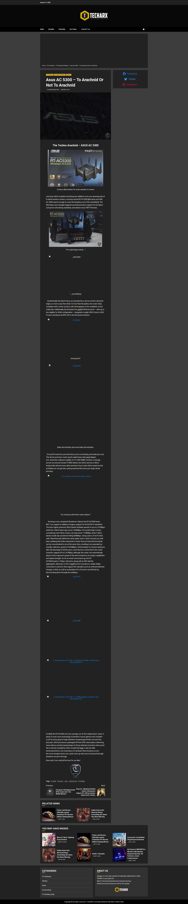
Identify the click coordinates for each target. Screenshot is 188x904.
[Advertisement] (94, 50)
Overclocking (46, 890)
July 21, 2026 (61, 819)
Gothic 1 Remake (98, 854)
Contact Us (85, 29)
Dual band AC (73, 781)
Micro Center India (117, 902)
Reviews (51, 29)
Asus (66, 781)
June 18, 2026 (95, 819)
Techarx (100, 876)
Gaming (44, 881)
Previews (62, 29)
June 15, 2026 (96, 856)
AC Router (60, 781)
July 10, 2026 (131, 842)
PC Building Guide (48, 894)
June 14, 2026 (132, 860)
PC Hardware (50, 74)
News (42, 29)
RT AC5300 (81, 781)
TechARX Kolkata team (53, 89)
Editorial (73, 29)
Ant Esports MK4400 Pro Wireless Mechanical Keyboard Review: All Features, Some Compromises (136, 853)
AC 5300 (53, 781)
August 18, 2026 (62, 842)
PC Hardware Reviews (59, 74)
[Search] (146, 29)
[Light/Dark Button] (142, 29)
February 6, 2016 (65, 89)
